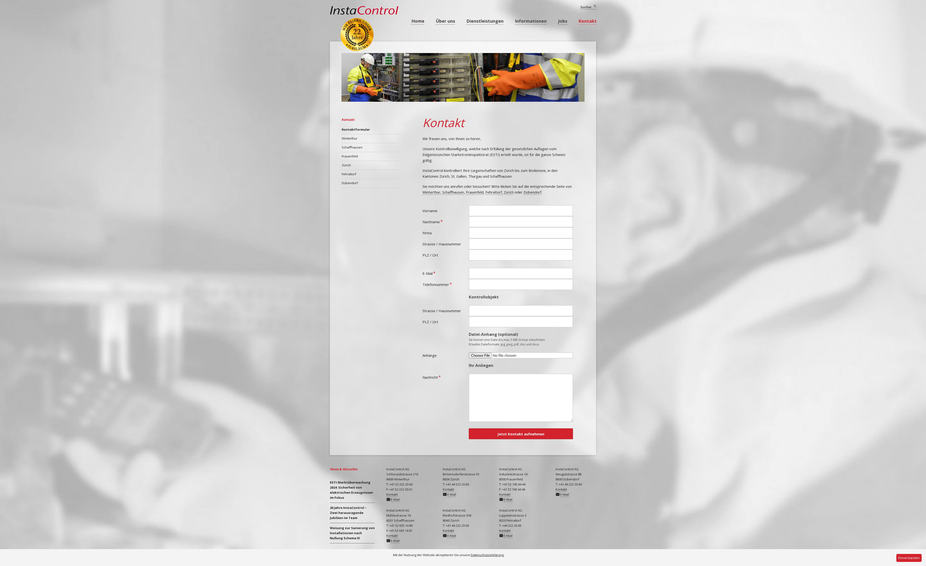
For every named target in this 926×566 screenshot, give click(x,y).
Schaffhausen (453, 192)
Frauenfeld (474, 192)
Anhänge (429, 355)
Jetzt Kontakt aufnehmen (520, 433)
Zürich (509, 192)
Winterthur (431, 192)
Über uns (445, 21)
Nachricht (431, 377)
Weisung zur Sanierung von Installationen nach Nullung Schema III (352, 533)
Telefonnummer (437, 284)
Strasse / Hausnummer (441, 244)
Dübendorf (532, 192)
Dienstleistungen (485, 21)
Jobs (562, 21)
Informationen (531, 21)
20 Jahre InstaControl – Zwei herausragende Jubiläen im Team (348, 512)
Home (417, 21)
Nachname (432, 221)
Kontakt (588, 21)
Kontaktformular (356, 129)
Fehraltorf (349, 174)
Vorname (429, 210)
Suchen (594, 6)
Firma (427, 232)
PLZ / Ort (430, 255)
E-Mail (430, 273)
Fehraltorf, (494, 192)
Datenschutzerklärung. (487, 555)
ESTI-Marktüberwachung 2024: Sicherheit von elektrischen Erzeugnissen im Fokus (351, 490)
